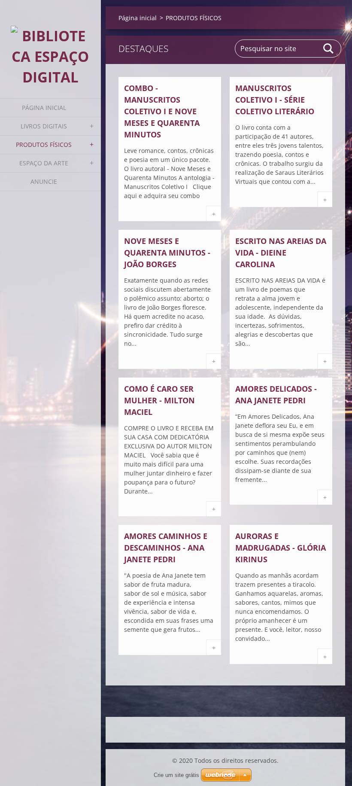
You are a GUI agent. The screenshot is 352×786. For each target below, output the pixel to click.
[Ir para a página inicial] (50, 44)
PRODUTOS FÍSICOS (44, 144)
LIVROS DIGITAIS (44, 126)
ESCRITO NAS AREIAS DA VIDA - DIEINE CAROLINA (280, 252)
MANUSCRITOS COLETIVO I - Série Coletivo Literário (274, 99)
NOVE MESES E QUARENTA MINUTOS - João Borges (167, 252)
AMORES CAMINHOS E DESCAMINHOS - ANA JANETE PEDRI (165, 547)
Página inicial (44, 108)
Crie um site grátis (176, 775)
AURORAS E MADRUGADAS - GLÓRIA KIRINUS (280, 547)
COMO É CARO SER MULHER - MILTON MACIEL (159, 400)
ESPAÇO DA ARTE (43, 163)
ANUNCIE (43, 181)
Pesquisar (328, 48)
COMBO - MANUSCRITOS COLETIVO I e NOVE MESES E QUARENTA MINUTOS (162, 111)
